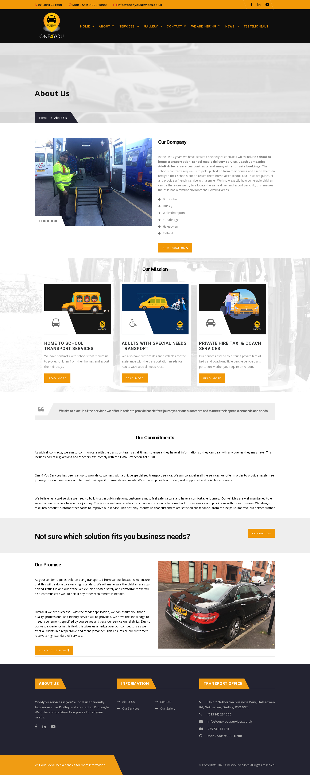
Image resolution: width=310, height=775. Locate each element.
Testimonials (256, 26)
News (230, 26)
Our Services (130, 708)
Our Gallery (167, 708)
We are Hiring (204, 26)
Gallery (151, 26)
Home (85, 26)
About (104, 26)
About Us (128, 702)
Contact (174, 26)
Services (127, 26)
